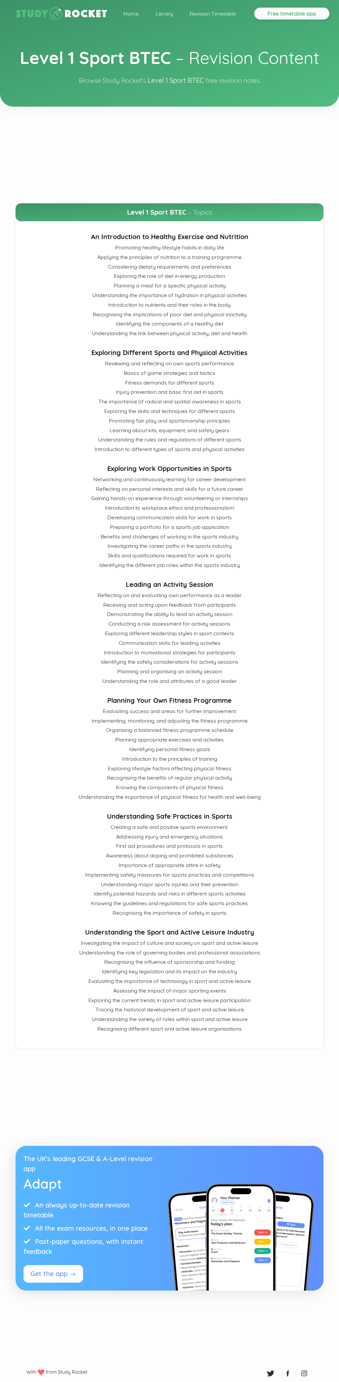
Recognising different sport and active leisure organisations (169, 1028)
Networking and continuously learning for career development (169, 479)
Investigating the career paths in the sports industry (170, 545)
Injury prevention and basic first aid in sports (169, 391)
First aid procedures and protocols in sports (169, 846)
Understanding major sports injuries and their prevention (169, 884)
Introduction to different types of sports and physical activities (170, 449)
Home (131, 13)
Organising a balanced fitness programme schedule (169, 730)
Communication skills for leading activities (169, 643)
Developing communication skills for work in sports (169, 517)
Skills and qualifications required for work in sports (169, 555)
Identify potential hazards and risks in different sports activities (170, 893)
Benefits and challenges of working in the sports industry (169, 536)
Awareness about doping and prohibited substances (169, 855)
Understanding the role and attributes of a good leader (169, 681)
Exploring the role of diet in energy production (169, 276)
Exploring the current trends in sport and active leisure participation (169, 1000)
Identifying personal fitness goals (169, 749)
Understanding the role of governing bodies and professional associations (169, 952)
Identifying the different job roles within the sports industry (169, 565)
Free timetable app (291, 13)
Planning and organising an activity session (169, 671)
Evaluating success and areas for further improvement (169, 711)
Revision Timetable (213, 13)
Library (164, 13)
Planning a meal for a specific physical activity (170, 285)
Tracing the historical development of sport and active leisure (169, 1009)
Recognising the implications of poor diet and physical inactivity (170, 314)
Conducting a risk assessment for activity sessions (169, 623)
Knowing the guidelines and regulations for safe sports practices (169, 903)
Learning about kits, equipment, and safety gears (169, 430)
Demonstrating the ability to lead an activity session (169, 614)
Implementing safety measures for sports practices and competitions (169, 874)
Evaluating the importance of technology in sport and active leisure (169, 981)
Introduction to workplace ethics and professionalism (169, 507)
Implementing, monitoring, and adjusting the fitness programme (170, 720)
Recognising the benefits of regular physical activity (169, 777)
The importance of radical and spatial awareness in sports (169, 401)
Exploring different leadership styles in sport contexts (169, 633)
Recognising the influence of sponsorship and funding (169, 961)
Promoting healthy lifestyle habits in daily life (169, 247)
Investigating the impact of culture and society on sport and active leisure (169, 943)
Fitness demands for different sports (169, 382)
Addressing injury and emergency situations (169, 836)
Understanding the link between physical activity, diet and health (169, 333)
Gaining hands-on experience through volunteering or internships (169, 498)
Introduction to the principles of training (169, 758)
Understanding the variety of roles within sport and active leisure (170, 1019)
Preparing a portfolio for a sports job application (169, 527)
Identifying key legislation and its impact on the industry (169, 971)
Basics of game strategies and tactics (169, 373)
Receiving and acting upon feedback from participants (169, 604)
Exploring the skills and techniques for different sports (169, 411)
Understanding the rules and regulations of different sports (169, 439)
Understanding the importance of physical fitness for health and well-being (169, 796)
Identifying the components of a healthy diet (169, 323)
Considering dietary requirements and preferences (169, 266)
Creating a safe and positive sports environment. (169, 827)
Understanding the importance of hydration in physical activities (169, 295)
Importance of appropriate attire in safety (169, 865)
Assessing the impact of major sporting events (169, 990)
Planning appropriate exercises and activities (169, 739)
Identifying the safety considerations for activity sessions (169, 661)
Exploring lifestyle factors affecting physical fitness (169, 768)
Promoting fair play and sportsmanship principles (169, 420)
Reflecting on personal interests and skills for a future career (169, 489)
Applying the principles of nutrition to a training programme (169, 257)
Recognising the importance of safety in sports (169, 912)
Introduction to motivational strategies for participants (169, 652)
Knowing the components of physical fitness (169, 787)
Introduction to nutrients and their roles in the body (169, 304)
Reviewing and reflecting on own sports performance (169, 363)
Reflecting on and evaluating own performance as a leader (170, 595)
